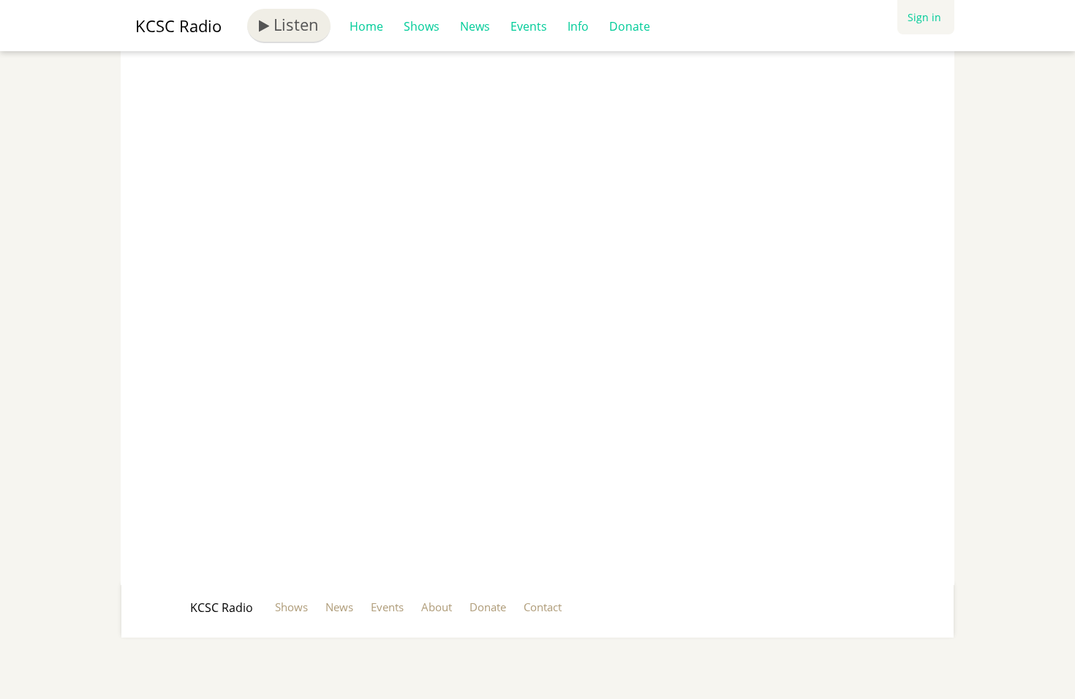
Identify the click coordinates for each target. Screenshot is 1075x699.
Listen (294, 24)
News (475, 26)
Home (366, 26)
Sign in (924, 17)
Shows (422, 26)
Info (578, 26)
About (436, 607)
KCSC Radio (178, 26)
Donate (629, 26)
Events (528, 26)
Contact (543, 607)
